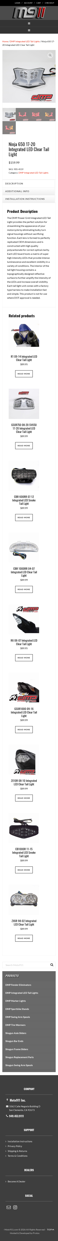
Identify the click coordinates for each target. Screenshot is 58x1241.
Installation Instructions (20, 1141)
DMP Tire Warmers (15, 1025)
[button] (29, 23)
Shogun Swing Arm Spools (19, 1065)
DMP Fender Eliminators (18, 984)
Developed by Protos (29, 1233)
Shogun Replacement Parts (19, 1057)
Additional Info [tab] (17, 191)
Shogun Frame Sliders (16, 1049)
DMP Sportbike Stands (17, 1009)
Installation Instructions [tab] (25, 198)
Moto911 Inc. (18, 1100)
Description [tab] (14, 183)
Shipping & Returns (17, 1151)
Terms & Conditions (18, 1155)
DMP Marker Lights (15, 1000)
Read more (24, 374)
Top (49, 1229)
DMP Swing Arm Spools (17, 1017)
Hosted (13, 1233)
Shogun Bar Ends (14, 1041)
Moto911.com (29, 12)
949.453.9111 (16, 1116)
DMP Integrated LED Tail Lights (25, 41)
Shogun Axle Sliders (15, 1033)
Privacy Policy (15, 1146)
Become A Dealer (16, 1181)
